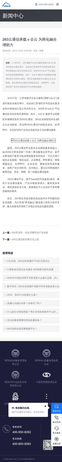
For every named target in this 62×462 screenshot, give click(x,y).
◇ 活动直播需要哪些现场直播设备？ (23, 320)
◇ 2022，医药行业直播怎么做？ (21, 294)
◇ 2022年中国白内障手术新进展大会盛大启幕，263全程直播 (32, 277)
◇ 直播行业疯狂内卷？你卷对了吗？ (23, 303)
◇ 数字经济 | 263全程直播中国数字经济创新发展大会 (31, 286)
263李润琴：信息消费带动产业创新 (30, 232)
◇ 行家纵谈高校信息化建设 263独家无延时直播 (28, 269)
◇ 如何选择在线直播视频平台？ (20, 328)
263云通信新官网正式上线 (25, 239)
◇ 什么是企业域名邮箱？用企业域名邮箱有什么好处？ (32, 311)
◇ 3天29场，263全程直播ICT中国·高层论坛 (27, 260)
